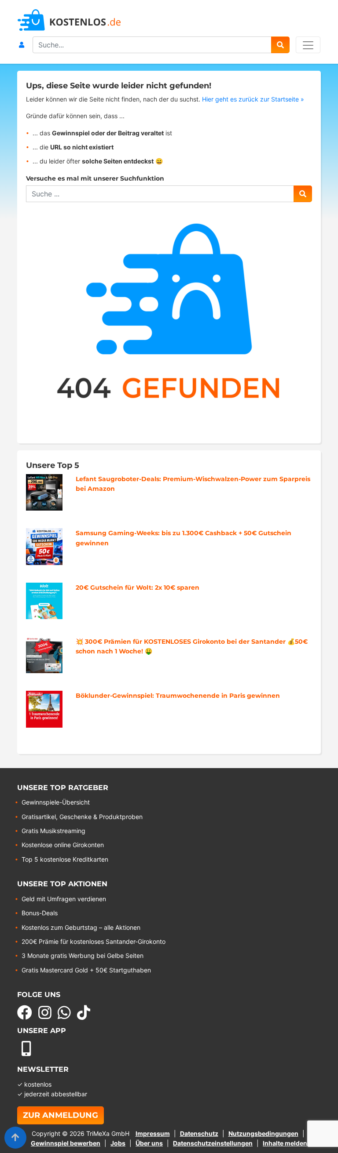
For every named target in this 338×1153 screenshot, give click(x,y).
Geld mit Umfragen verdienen (64, 899)
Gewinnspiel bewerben (65, 1143)
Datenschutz (199, 1133)
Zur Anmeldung (60, 1115)
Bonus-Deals (40, 913)
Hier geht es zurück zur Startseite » (253, 99)
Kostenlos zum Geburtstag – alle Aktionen (81, 927)
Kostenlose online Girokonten (63, 844)
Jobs (117, 1143)
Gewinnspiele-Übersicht (56, 802)
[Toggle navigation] (308, 44)
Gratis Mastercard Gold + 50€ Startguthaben (86, 970)
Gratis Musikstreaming (53, 830)
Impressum (153, 1133)
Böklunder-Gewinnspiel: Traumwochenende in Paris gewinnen (178, 696)
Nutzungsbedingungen (263, 1133)
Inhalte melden (285, 1143)
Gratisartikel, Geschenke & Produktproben (82, 816)
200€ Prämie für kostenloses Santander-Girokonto (93, 941)
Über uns (149, 1143)
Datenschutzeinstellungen (213, 1143)
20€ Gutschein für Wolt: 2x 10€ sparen (137, 587)
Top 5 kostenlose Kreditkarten (65, 859)
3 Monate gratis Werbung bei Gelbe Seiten (82, 955)
